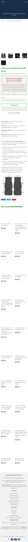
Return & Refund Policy (14, 501)
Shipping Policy (14, 503)
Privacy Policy (14, 495)
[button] (14, 109)
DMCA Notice (14, 504)
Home (2, 20)
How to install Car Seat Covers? (14, 517)
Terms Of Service (14, 493)
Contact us (14, 512)
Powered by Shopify (20, 536)
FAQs (14, 513)
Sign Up (24, 527)
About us (14, 510)
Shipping (10, 73)
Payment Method (14, 497)
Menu (3, 1)
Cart (26, 1)
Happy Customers (14, 515)
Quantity (3, 97)
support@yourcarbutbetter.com (9, 136)
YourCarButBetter (10, 536)
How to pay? (14, 499)
